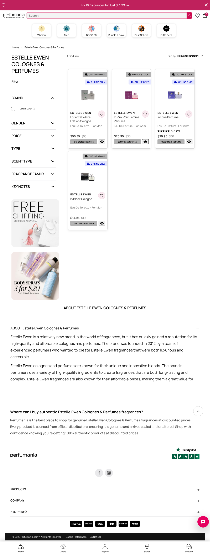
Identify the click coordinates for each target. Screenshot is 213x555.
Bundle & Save (116, 35)
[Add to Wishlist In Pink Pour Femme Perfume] (145, 114)
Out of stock (83, 141)
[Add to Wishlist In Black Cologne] (101, 195)
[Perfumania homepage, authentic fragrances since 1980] (14, 15)
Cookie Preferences (76, 536)
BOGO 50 (91, 35)
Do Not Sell (96, 536)
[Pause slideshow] (3, 5)
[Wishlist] (197, 15)
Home (15, 47)
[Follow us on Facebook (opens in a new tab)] (99, 473)
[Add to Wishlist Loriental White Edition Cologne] (101, 114)
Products (18, 489)
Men (66, 35)
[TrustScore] (185, 455)
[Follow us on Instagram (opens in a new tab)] (109, 473)
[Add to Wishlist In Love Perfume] (188, 114)
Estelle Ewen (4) (28, 108)
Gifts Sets (166, 35)
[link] (198, 411)
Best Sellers (141, 35)
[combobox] (185, 56)
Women (41, 35)
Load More (135, 237)
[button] (205, 15)
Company (17, 500)
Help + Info (18, 512)
